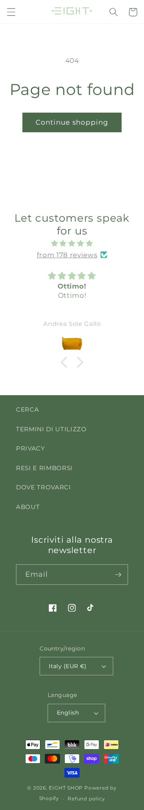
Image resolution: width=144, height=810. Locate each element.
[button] (10, 12)
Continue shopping (72, 122)
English (68, 712)
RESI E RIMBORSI (44, 468)
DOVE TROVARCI (43, 487)
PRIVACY (30, 448)
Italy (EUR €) (68, 666)
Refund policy (86, 799)
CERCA (27, 409)
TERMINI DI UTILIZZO (51, 429)
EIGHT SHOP (66, 788)
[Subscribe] (118, 574)
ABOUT (28, 507)
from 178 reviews (67, 255)
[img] (72, 243)
